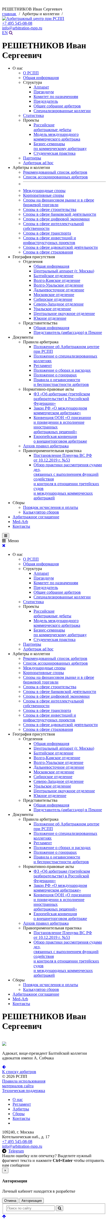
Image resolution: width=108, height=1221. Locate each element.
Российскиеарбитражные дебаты (52, 127)
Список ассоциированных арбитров (55, 177)
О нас (18, 1099)
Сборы (19, 1113)
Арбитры (21, 1109)
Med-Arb (20, 521)
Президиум (44, 92)
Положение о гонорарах (55, 375)
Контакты (21, 526)
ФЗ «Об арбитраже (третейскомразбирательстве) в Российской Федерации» (62, 399)
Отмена (10, 1201)
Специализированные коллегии (62, 110)
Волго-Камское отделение (57, 280)
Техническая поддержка (23, 1090)
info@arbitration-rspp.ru (22, 28)
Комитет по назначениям (56, 96)
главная (9, 14)
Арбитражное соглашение (36, 517)
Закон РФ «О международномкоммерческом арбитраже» (60, 410)
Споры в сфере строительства (49, 209)
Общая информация (41, 77)
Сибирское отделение (53, 299)
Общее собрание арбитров (57, 106)
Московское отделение (54, 294)
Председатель (46, 101)
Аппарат (41, 87)
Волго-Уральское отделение (58, 285)
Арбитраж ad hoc (38, 163)
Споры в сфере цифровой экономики (56, 219)
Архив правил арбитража (46, 446)
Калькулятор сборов (41, 512)
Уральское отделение (52, 309)
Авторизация (31, 1201)
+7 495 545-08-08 (17, 23)
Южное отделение (50, 318)
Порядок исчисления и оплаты (50, 507)
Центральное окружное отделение (64, 313)
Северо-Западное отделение (59, 304)
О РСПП (31, 73)
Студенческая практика (54, 153)
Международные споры (44, 190)
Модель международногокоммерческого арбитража (57, 136)
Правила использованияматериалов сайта (23, 1083)
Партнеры (32, 158)
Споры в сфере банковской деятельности (59, 214)
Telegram (16, 1151)
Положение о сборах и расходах (62, 370)
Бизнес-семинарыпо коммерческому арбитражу (60, 146)
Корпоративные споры (43, 195)
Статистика (33, 115)
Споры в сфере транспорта (47, 233)
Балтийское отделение (53, 275)
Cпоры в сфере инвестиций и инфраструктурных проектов (49, 240)
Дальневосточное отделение (59, 290)
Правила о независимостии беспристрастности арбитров (61, 382)
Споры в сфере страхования (48, 252)
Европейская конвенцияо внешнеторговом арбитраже (60, 438)
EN (5, 32)
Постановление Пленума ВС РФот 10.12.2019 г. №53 (63, 457)
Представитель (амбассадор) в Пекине (68, 332)
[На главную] (33, 18)
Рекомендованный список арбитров (55, 172)
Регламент (43, 365)
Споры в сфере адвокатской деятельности (60, 247)
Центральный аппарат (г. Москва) (64, 271)
